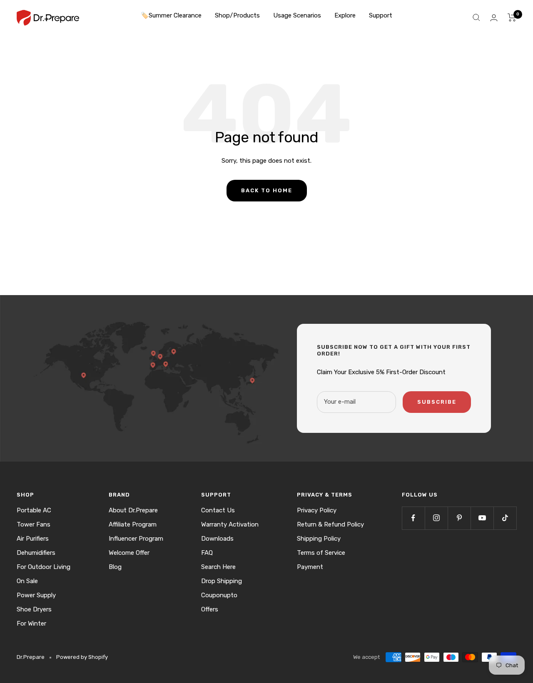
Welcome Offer (129, 552)
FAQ (207, 552)
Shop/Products (237, 15)
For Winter (31, 623)
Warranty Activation (230, 524)
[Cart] (512, 17)
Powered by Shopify (82, 657)
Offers (209, 609)
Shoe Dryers (34, 609)
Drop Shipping (221, 581)
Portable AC (34, 510)
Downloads (217, 538)
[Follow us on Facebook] (413, 518)
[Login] (494, 17)
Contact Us (218, 510)
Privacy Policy (316, 510)
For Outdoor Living (43, 567)
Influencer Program (136, 538)
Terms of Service (321, 552)
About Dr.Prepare (133, 510)
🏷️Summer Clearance (171, 15)
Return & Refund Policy (330, 524)
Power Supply (36, 595)
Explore (345, 15)
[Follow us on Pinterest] (459, 518)
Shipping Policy (319, 538)
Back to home (266, 190)
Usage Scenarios (297, 15)
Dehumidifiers (36, 552)
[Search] (476, 17)
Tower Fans (33, 524)
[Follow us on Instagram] (436, 518)
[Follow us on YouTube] (482, 518)
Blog (115, 567)
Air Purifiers (33, 538)
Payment (310, 567)
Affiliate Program (133, 524)
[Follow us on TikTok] (504, 518)
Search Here (218, 567)
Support (380, 15)
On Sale (27, 581)
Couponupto (219, 595)
